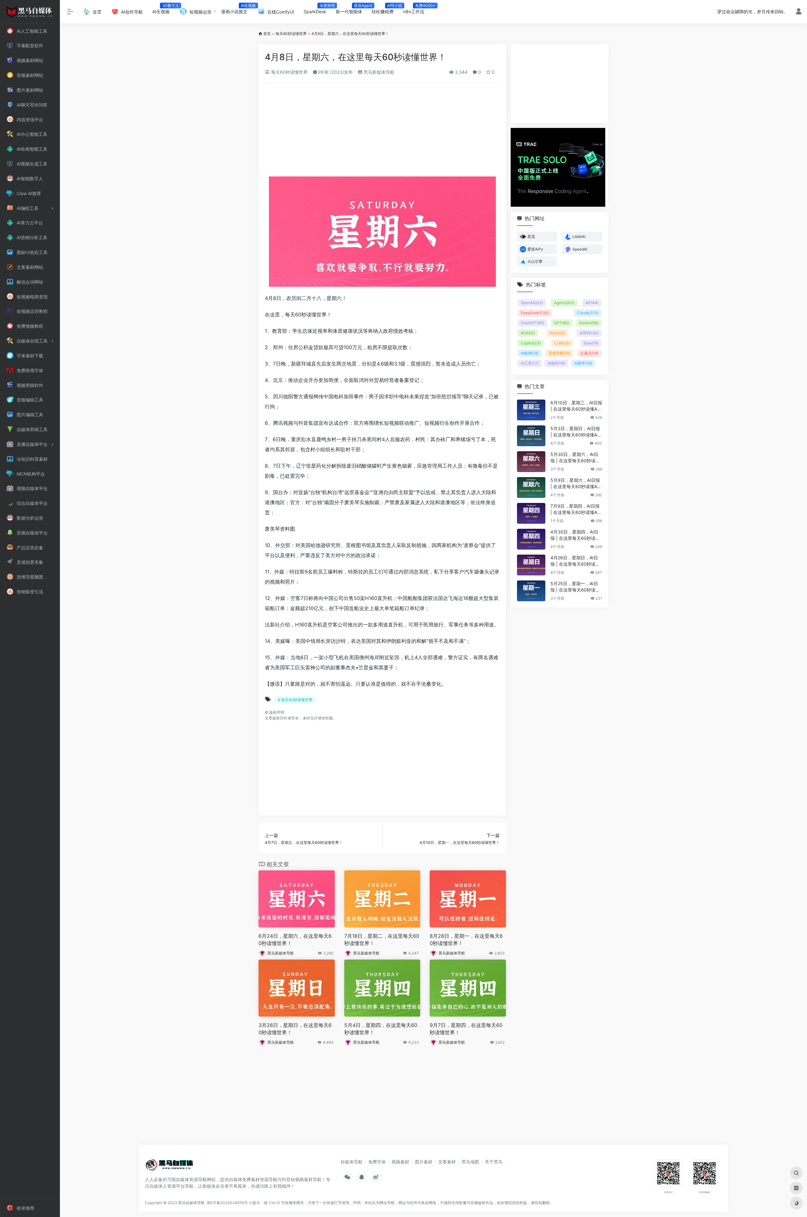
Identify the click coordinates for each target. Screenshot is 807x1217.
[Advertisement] (382, 130)
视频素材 (400, 1161)
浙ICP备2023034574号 (227, 1202)
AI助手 (583, 363)
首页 (267, 33)
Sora (590, 343)
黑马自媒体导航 (191, 1202)
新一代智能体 (351, 9)
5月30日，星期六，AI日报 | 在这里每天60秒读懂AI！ (575, 458)
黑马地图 (470, 1161)
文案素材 (447, 1161)
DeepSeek (535, 312)
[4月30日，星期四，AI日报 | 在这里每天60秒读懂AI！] (531, 539)
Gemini (588, 322)
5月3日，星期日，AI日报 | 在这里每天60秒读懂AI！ (575, 432)
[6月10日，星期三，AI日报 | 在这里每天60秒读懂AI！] (531, 410)
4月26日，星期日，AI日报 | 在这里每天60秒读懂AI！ (575, 561)
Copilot (531, 343)
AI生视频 (163, 9)
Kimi (557, 333)
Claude (587, 312)
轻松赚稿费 (385, 9)
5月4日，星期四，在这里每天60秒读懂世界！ (380, 1028)
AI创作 (556, 363)
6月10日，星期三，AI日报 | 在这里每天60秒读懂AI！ (576, 406)
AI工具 (529, 363)
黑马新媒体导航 (378, 72)
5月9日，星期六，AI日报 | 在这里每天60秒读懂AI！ (575, 483)
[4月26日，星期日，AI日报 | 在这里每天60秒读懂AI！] (531, 565)
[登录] (798, 12)
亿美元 (589, 353)
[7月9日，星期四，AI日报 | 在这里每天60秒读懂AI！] (531, 513)
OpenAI (532, 302)
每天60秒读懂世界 (291, 33)
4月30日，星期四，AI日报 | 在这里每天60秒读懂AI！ (575, 535)
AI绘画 (529, 353)
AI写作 (589, 333)
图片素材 (424, 1161)
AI (591, 302)
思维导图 (559, 353)
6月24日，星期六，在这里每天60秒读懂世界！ (295, 939)
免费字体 (377, 1161)
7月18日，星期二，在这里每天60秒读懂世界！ (381, 939)
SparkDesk (317, 9)
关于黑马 (493, 1161)
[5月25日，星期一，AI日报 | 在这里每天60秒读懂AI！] (531, 590)
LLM (562, 343)
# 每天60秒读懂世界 (295, 699)
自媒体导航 (351, 1161)
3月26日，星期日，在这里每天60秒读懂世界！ (295, 1028)
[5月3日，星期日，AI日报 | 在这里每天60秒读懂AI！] (531, 435)
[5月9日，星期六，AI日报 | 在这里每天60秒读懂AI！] (531, 487)
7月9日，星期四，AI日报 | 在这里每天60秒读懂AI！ (575, 509)
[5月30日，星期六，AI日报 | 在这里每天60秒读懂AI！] (531, 461)
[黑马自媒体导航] (169, 1166)
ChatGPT (532, 322)
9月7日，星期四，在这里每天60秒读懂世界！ (466, 1028)
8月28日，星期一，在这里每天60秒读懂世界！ (466, 939)
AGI (528, 333)
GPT (561, 322)
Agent (564, 302)
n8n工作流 (416, 9)
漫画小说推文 (236, 9)
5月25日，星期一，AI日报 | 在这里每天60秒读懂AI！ (575, 587)
